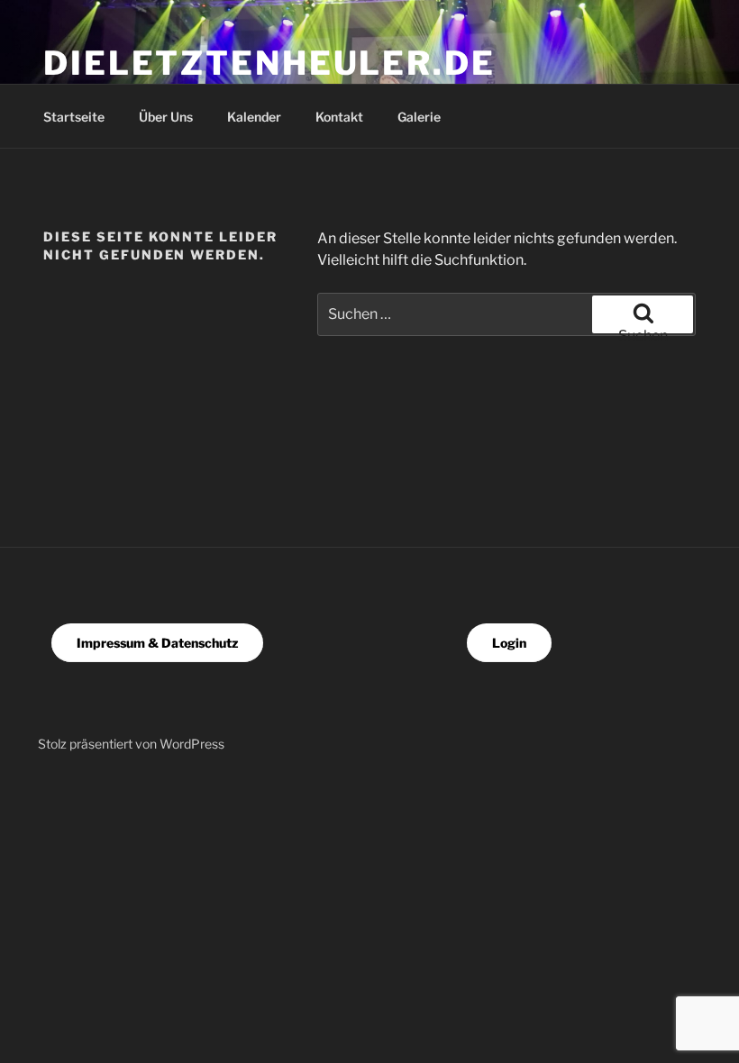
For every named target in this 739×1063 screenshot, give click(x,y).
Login (509, 642)
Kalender (254, 116)
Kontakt (339, 116)
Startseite (74, 116)
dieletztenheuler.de (269, 63)
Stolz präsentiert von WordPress (131, 743)
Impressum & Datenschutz (157, 642)
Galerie (419, 116)
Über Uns (166, 116)
